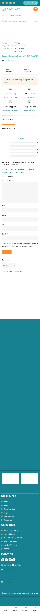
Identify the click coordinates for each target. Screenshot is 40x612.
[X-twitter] (13, 559)
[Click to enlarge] (5, 37)
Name (5, 224)
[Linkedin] (14, 3)
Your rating (7, 176)
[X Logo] (6, 3)
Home (4, 15)
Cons (4, 215)
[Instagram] (10, 3)
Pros (3, 206)
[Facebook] (3, 3)
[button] (30, 3)
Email (5, 234)
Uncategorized (15, 15)
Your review (7, 180)
